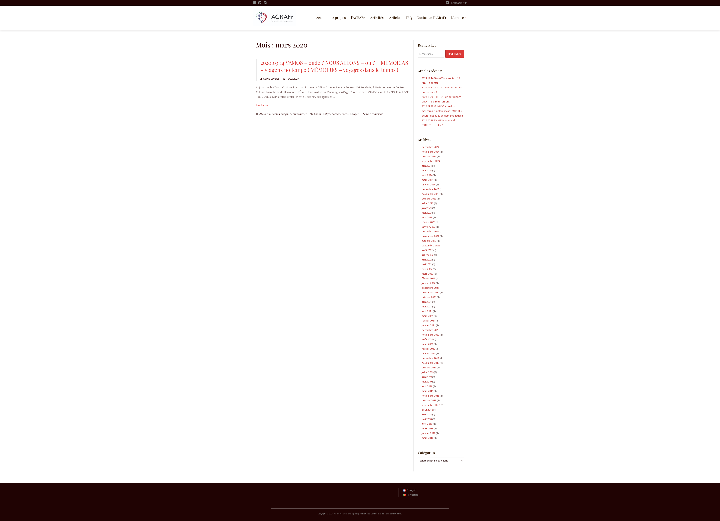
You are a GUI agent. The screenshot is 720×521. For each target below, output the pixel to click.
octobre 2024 (429, 156)
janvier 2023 (428, 226)
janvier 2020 (428, 353)
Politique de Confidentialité (372, 513)
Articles (395, 17)
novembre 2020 (430, 334)
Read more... (263, 105)
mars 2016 (427, 438)
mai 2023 (427, 212)
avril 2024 (427, 175)
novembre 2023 (430, 194)
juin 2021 (427, 301)
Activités (377, 17)
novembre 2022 (430, 236)
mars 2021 (427, 316)
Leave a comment (372, 114)
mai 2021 (427, 306)
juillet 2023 (428, 203)
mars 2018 (427, 428)
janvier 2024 (428, 184)
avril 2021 (427, 311)
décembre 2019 (430, 358)
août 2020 (427, 339)
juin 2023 (427, 208)
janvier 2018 (428, 433)
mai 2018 (427, 419)
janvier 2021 (428, 325)
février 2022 (428, 278)
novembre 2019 (430, 362)
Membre (457, 17)
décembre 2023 (430, 189)
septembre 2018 (431, 405)
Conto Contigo (271, 78)
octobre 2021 (429, 297)
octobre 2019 (429, 367)
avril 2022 (427, 269)
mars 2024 (427, 179)
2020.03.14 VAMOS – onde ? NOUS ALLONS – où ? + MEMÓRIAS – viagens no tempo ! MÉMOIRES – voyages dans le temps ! (334, 66)
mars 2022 (427, 273)
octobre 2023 (429, 198)
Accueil (322, 17)
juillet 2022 (428, 255)
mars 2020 (427, 344)
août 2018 (427, 409)
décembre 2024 (430, 147)
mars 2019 (427, 391)
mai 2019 (427, 381)
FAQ (409, 17)
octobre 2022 (429, 240)
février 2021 (428, 320)
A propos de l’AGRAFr (348, 17)
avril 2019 (427, 386)
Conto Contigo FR (281, 114)
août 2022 (427, 250)
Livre (344, 114)
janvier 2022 (428, 283)
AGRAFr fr (264, 114)
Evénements (299, 114)
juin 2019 (427, 377)
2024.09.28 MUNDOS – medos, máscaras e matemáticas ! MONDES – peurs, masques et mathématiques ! (443, 111)
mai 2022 (427, 264)
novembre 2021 (430, 292)
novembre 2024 (430, 151)
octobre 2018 (429, 400)
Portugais (353, 114)
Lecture (336, 114)
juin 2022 (427, 259)
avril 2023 (427, 217)
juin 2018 (427, 414)
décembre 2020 (430, 330)
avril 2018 (427, 423)
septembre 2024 (431, 161)
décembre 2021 (430, 287)
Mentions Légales (350, 513)
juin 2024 (427, 165)
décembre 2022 (430, 231)
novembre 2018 (430, 395)
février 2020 (428, 348)
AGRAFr (337, 513)
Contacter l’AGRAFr (431, 17)
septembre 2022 (431, 245)
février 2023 (428, 222)
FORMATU (397, 513)
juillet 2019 (428, 372)
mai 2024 (427, 170)
